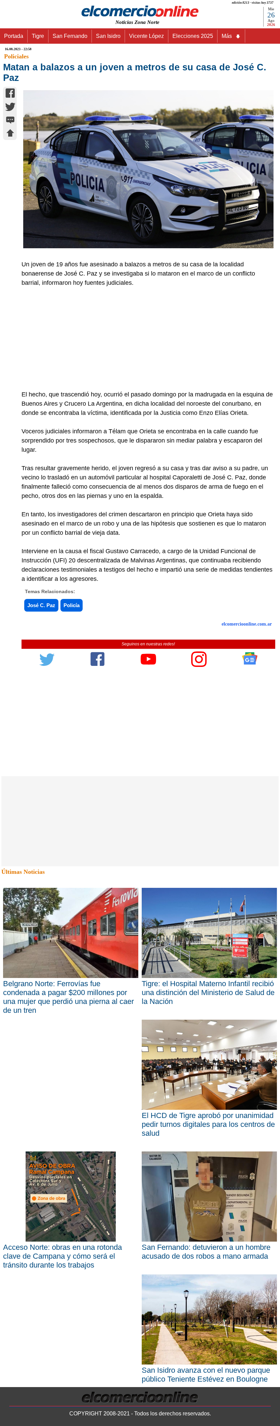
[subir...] (10, 134)
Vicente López (146, 36)
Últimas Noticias (23, 871)
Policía (72, 605)
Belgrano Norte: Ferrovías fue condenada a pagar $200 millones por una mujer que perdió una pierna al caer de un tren (68, 997)
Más (227, 36)
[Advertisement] (145, 339)
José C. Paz (41, 605)
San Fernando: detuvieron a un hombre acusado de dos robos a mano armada (206, 1251)
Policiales (16, 56)
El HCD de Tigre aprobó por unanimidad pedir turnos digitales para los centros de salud (208, 1124)
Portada (13, 36)
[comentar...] (10, 120)
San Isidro (108, 36)
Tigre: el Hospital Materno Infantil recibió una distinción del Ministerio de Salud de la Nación (208, 992)
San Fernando (70, 36)
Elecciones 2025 (192, 36)
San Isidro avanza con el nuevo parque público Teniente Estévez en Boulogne (206, 1374)
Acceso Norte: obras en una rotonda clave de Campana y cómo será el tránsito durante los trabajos (62, 1256)
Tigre (38, 36)
